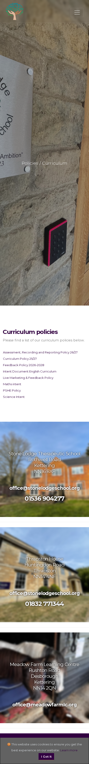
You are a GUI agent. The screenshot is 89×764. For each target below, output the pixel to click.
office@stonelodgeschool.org (44, 488)
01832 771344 (44, 603)
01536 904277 (44, 498)
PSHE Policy (12, 390)
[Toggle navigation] (77, 12)
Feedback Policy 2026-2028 (23, 365)
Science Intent (14, 397)
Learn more (69, 750)
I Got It (46, 756)
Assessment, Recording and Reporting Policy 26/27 (40, 352)
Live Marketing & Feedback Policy (28, 378)
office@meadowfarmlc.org (44, 705)
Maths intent (12, 384)
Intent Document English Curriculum (29, 371)
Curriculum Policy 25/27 (20, 358)
